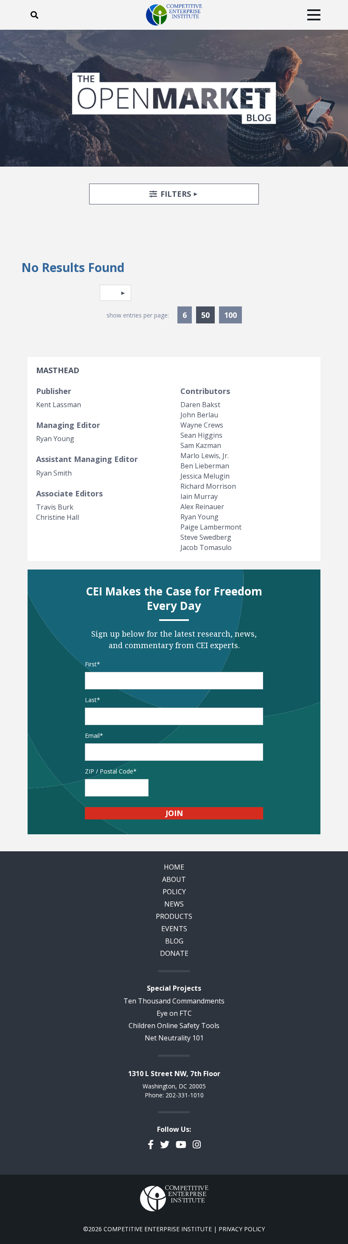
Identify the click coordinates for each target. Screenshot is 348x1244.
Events (174, 928)
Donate (174, 953)
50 (208, 314)
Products (174, 916)
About (174, 879)
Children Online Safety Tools (174, 1025)
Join (174, 813)
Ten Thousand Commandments (174, 1001)
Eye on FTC (174, 1013)
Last (91, 700)
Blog (174, 941)
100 (230, 315)
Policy (174, 891)
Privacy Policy (242, 1229)
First (91, 664)
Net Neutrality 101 (174, 1038)
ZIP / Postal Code (109, 771)
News (174, 904)
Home (174, 867)
